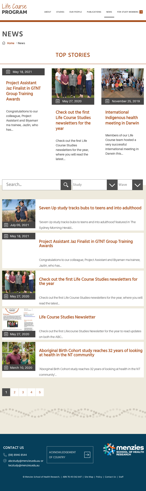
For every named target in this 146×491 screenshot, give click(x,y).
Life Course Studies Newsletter (67, 317)
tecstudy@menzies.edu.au (23, 465)
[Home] (14, 13)
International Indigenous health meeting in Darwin (122, 117)
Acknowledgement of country (62, 454)
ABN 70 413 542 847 (72, 477)
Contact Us (110, 477)
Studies (60, 12)
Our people (75, 12)
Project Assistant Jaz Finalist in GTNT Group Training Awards (23, 91)
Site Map (88, 477)
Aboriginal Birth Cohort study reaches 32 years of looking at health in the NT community (90, 353)
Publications (94, 12)
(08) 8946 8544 (17, 455)
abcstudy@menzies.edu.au (24, 461)
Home (10, 43)
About (47, 12)
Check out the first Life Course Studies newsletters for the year (73, 120)
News (109, 12)
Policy (99, 477)
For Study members (127, 12)
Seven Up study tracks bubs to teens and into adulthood (90, 208)
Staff (121, 477)
